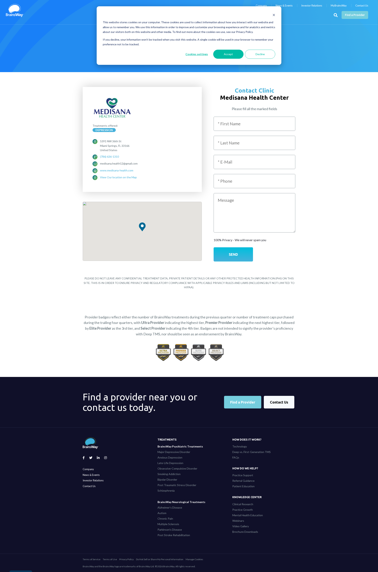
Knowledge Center (247, 497)
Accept (228, 54)
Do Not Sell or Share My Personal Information (159, 559)
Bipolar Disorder (167, 479)
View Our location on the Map (118, 177)
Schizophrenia (166, 490)
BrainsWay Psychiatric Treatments (180, 446)
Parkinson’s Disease (170, 529)
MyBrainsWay (339, 5)
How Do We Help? (245, 468)
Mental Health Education (247, 515)
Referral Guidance (243, 480)
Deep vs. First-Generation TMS (251, 452)
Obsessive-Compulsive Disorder (177, 468)
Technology (239, 446)
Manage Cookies (194, 559)
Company (261, 5)
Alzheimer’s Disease (170, 507)
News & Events (284, 5)
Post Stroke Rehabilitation (174, 535)
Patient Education (243, 486)
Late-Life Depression (170, 463)
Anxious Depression (170, 457)
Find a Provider (355, 15)
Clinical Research (242, 504)
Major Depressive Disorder (174, 452)
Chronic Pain (165, 518)
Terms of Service (91, 559)
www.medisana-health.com (116, 170)
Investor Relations (311, 5)
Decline (260, 54)
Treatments (167, 439)
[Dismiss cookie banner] (273, 14)
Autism (162, 513)
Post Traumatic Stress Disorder (177, 485)
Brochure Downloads (245, 531)
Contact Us (361, 5)
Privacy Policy (126, 559)
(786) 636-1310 (109, 156)
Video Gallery (240, 526)
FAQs (235, 457)
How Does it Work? (246, 439)
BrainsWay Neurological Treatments (181, 502)
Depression (104, 130)
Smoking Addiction (169, 474)
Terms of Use (110, 559)
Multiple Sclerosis (168, 524)
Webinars (238, 520)
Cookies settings (196, 54)
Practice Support (242, 475)
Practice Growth (242, 509)
